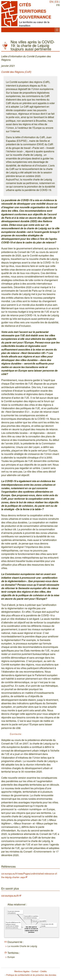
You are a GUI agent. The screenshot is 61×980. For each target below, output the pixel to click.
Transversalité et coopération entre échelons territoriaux (31, 917)
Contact (34, 971)
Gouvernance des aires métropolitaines (14, 912)
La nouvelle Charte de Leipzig (22, 946)
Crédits (43, 971)
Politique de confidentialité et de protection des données (31, 974)
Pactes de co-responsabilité (39, 921)
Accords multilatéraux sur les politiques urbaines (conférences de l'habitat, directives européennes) (13, 924)
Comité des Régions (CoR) (16, 72)
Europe (11, 956)
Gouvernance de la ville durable (47, 925)
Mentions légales (21, 971)
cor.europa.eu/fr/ (10, 895)
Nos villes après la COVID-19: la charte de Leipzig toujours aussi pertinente (31, 929)
